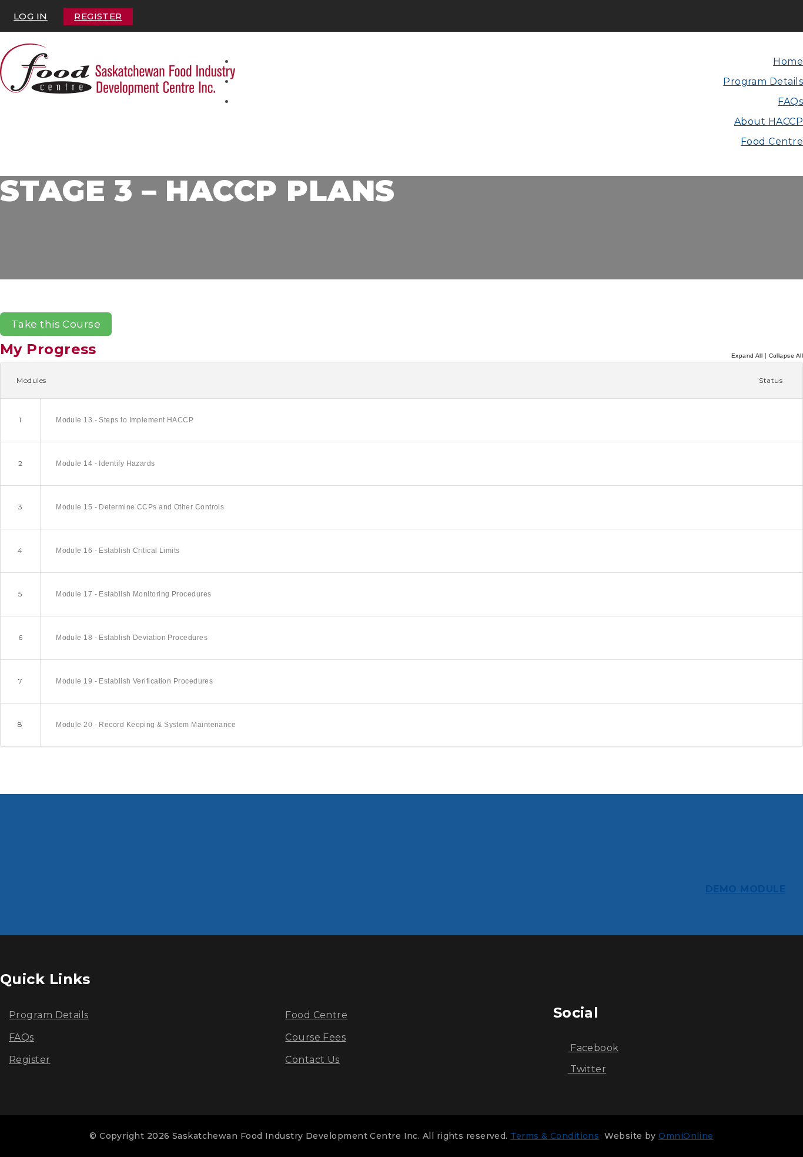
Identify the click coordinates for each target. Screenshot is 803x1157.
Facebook (593, 1047)
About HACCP (768, 121)
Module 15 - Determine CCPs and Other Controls (140, 507)
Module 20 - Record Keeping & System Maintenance (146, 725)
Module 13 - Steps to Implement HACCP (124, 420)
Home (788, 61)
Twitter (587, 1069)
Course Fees (315, 1037)
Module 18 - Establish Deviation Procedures (132, 637)
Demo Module (745, 889)
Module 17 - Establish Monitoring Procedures (133, 594)
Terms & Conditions (554, 1136)
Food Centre (772, 141)
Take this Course (56, 324)
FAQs (790, 101)
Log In (31, 16)
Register (98, 16)
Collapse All (786, 355)
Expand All (747, 355)
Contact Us (312, 1059)
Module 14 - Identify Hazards (105, 463)
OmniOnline (686, 1136)
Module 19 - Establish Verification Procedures (134, 681)
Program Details (763, 81)
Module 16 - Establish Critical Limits (118, 550)
